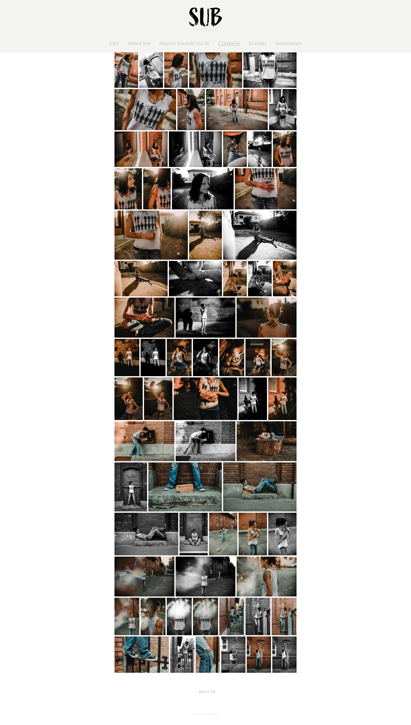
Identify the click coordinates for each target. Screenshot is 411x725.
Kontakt (258, 43)
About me (139, 43)
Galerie (229, 43)
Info (114, 43)
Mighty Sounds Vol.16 (184, 43)
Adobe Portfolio (211, 714)
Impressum (288, 43)
